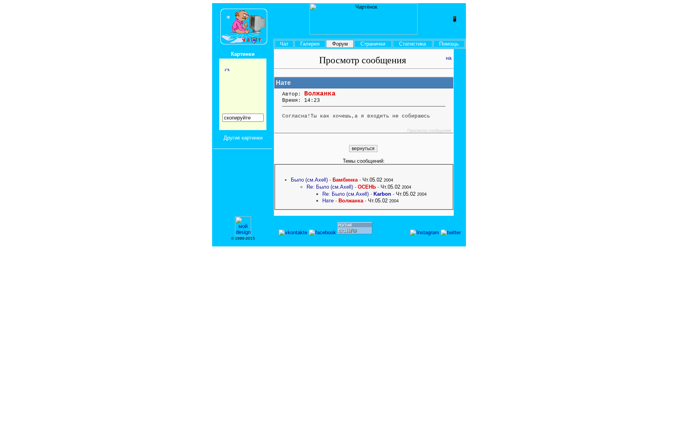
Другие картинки (243, 138)
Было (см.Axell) (309, 180)
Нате (328, 201)
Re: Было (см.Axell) (330, 187)
